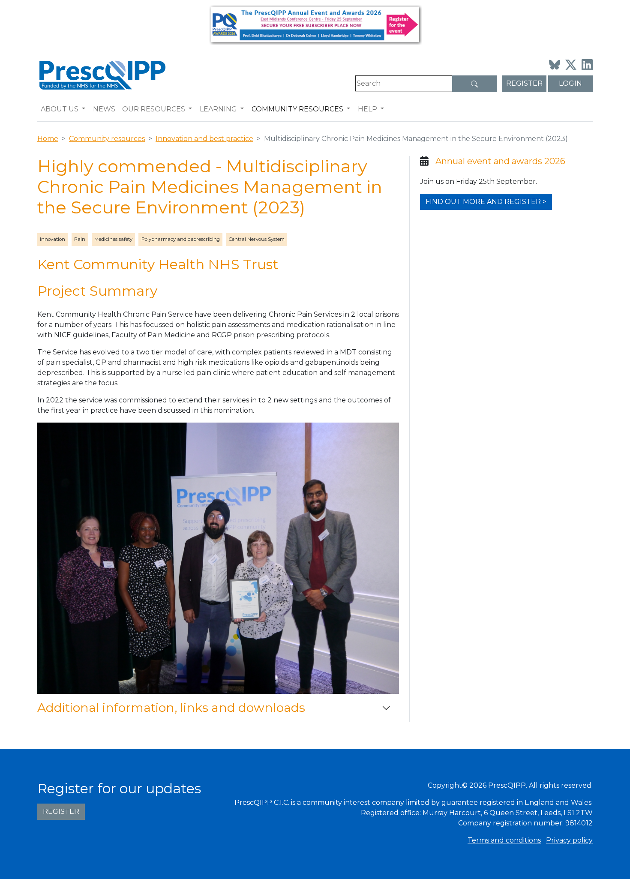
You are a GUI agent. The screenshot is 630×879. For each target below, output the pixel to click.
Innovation (52, 239)
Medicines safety (113, 239)
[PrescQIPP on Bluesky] (554, 64)
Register (524, 83)
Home (47, 139)
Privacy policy (569, 840)
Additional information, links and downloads (171, 707)
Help (367, 109)
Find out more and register (483, 202)
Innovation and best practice (204, 139)
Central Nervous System (257, 239)
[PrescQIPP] (101, 74)
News (104, 109)
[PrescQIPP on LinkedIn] (587, 64)
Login (570, 83)
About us (59, 109)
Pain (79, 239)
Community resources (297, 109)
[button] (85, 109)
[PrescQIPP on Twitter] (570, 64)
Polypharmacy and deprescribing (180, 239)
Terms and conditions (504, 840)
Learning (218, 109)
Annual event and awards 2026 (500, 161)
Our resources (153, 109)
